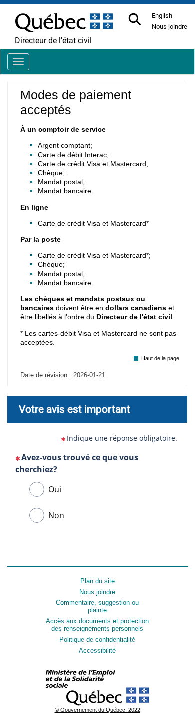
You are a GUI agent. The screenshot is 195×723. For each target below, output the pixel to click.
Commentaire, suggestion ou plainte (97, 606)
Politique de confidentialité (98, 639)
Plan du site (97, 581)
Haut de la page (161, 358)
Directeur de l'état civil (53, 40)
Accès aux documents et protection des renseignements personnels (97, 624)
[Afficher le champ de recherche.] (135, 20)
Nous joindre (98, 592)
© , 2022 (97, 710)
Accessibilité (97, 650)
